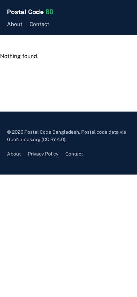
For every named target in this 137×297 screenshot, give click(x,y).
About (14, 24)
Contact (39, 24)
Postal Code (30, 11)
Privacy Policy (43, 154)
